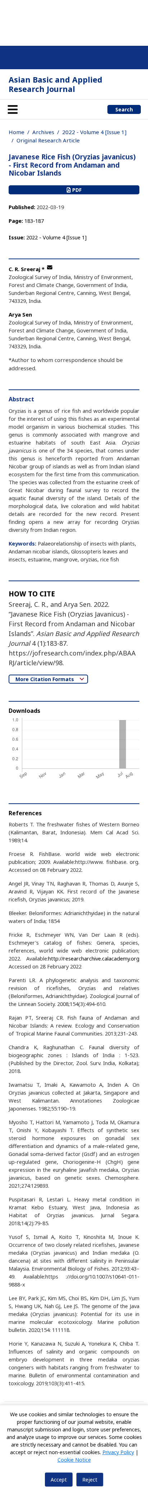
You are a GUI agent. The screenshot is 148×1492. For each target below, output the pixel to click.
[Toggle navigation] (12, 109)
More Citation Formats (45, 679)
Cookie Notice (74, 1459)
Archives (43, 132)
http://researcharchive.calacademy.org (93, 958)
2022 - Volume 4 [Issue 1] (94, 132)
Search (124, 109)
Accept (59, 1479)
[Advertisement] (74, 21)
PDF (76, 189)
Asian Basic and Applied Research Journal (55, 84)
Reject (89, 1479)
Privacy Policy (118, 1452)
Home (16, 132)
